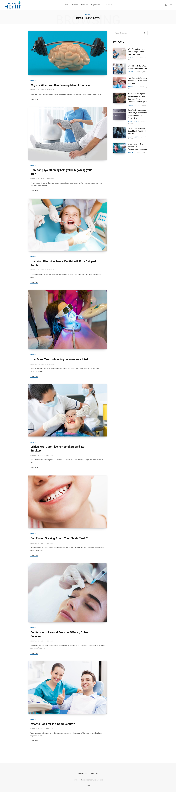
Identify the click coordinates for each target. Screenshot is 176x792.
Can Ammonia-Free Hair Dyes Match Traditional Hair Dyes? (137, 131)
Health (33, 80)
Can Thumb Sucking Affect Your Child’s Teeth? (59, 538)
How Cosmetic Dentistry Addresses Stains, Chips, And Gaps (137, 80)
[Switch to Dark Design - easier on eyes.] (166, 5)
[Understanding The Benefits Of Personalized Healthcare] (120, 148)
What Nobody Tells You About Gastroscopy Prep (137, 67)
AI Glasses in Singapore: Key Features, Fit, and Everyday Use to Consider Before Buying (137, 98)
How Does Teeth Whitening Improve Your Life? (59, 359)
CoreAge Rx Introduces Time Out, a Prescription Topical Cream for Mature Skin (137, 114)
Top (88, 785)
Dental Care (132, 57)
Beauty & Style (133, 121)
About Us (94, 773)
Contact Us (82, 773)
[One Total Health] (13, 4)
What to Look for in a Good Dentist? (52, 724)
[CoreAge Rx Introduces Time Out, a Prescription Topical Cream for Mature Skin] (120, 116)
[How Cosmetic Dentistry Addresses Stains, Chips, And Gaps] (120, 83)
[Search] (170, 5)
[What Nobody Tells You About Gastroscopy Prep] (120, 69)
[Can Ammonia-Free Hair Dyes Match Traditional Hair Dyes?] (120, 133)
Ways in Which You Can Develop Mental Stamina (60, 85)
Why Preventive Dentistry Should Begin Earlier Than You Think (137, 51)
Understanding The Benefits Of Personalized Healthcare (137, 146)
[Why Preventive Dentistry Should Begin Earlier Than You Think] (120, 54)
